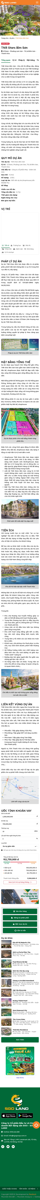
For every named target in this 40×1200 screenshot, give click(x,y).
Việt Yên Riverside (19, 990)
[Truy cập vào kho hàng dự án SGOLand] (20, 896)
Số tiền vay (4, 821)
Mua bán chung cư (24, 1197)
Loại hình (4, 843)
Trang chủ (5, 38)
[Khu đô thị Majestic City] (6, 944)
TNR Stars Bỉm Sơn (22, 38)
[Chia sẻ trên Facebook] (3, 1147)
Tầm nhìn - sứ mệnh (27, 1189)
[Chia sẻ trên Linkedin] (13, 1147)
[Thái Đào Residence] (6, 1031)
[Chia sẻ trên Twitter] (8, 1147)
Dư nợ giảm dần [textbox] (19, 846)
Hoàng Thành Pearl (20, 1001)
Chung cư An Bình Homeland (23, 981)
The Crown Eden (19, 1019)
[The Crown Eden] (6, 1022)
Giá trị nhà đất (5, 813)
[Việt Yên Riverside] (6, 992)
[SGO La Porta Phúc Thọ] (6, 954)
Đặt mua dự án (21, 924)
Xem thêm (20, 1040)
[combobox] (20, 846)
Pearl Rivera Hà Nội (20, 962)
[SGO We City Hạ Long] (6, 973)
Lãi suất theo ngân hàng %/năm (11, 835)
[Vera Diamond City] (6, 1012)
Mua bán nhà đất (8, 1197)
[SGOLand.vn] (8, 2)
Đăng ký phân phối (21, 918)
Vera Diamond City (20, 1010)
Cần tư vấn (21, 930)
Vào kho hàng (21, 911)
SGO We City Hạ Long (21, 971)
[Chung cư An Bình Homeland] (6, 983)
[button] (17, 33)
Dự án (12, 38)
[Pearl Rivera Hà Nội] (6, 963)
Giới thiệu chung (9, 1189)
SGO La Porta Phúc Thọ (21, 952)
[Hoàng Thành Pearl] (6, 1002)
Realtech (32, 1194)
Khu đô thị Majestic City (21, 942)
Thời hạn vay (5, 828)
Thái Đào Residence (20, 1030)
